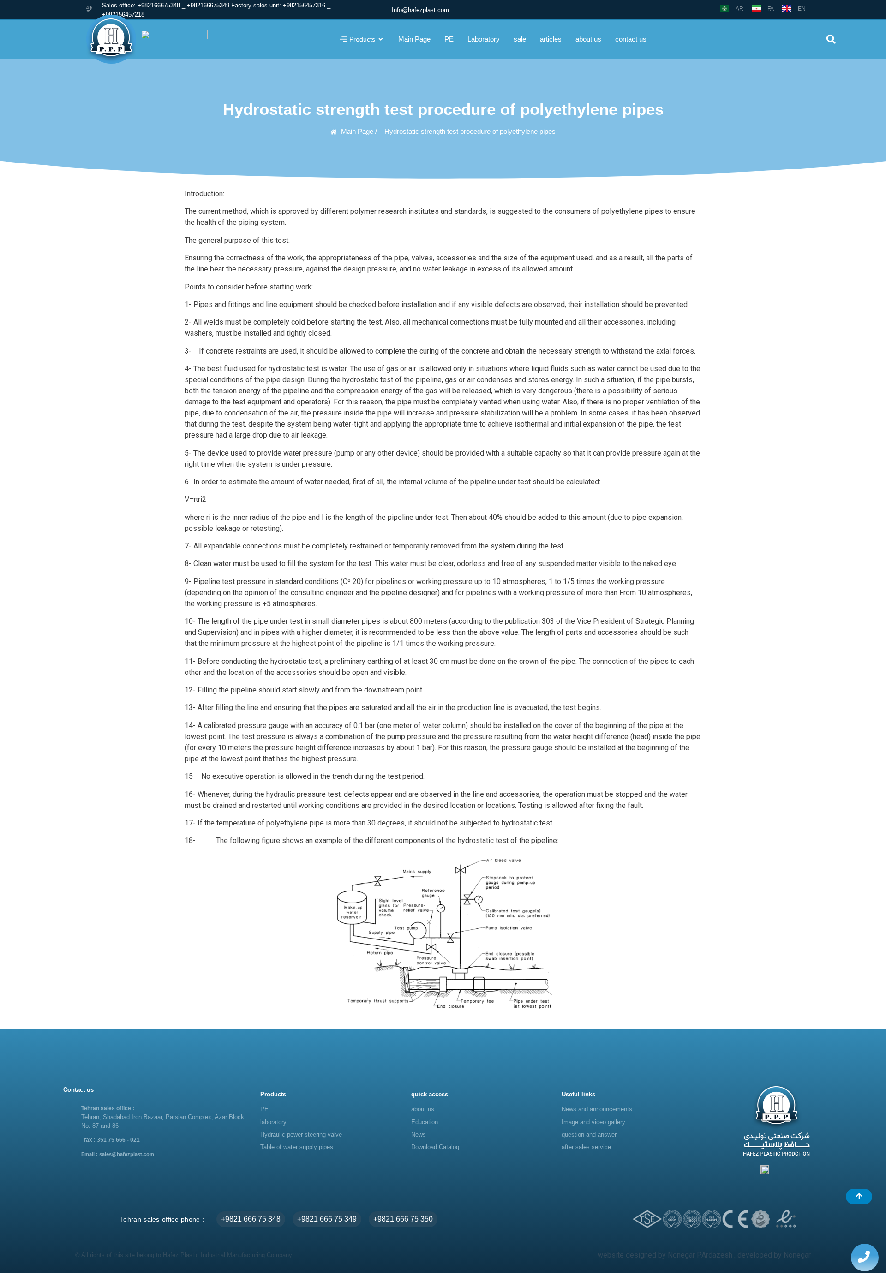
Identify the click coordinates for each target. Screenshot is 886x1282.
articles (551, 39)
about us (588, 39)
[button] (831, 39)
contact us (631, 39)
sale (520, 39)
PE (449, 39)
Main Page (414, 39)
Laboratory (483, 39)
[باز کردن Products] (380, 39)
